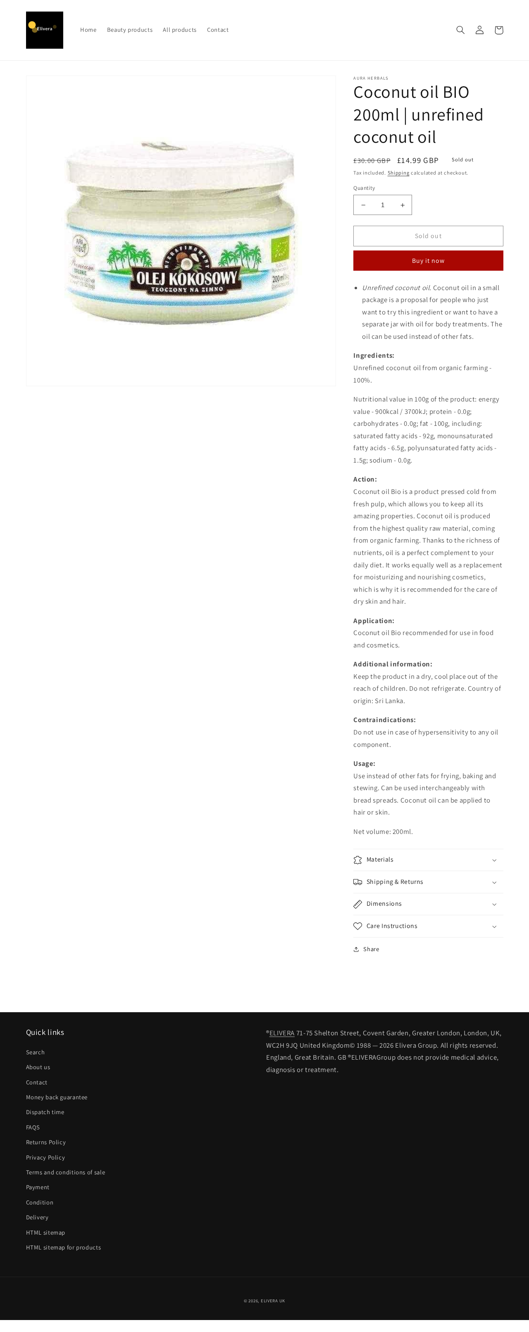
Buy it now (428, 260)
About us (38, 1067)
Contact (37, 1082)
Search (35, 1052)
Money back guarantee (57, 1097)
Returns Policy (46, 1142)
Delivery (37, 1217)
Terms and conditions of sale (65, 1172)
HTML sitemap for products (63, 1247)
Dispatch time (45, 1112)
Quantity (364, 188)
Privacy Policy (45, 1157)
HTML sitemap (46, 1232)
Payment (38, 1187)
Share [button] (371, 949)
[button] (460, 30)
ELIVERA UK (273, 1301)
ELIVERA (282, 1032)
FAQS (33, 1127)
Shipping (399, 172)
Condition (40, 1202)
